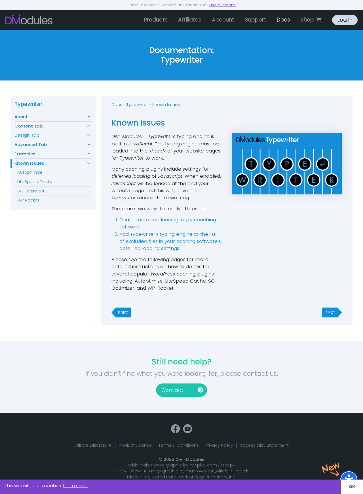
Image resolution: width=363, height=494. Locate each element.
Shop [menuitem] (307, 20)
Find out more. (222, 5)
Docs (116, 104)
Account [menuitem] (223, 20)
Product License (135, 445)
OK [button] (352, 486)
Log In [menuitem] (345, 20)
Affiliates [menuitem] (189, 20)
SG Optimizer (31, 191)
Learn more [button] (75, 485)
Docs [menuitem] (283, 20)
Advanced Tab (30, 144)
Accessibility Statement (264, 445)
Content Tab (28, 126)
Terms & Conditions (179, 445)
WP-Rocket (160, 288)
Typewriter (28, 104)
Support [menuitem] (255, 20)
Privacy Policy (219, 445)
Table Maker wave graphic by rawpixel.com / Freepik (181, 465)
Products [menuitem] (156, 20)
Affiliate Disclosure (93, 445)
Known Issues (29, 163)
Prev (123, 312)
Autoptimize (30, 172)
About (21, 117)
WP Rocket (28, 200)
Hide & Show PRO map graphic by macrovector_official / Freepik (181, 471)
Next (330, 312)
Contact (172, 390)
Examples (24, 154)
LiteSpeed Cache (35, 182)
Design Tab (26, 135)
